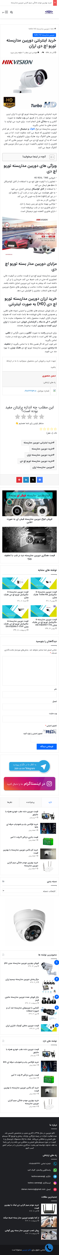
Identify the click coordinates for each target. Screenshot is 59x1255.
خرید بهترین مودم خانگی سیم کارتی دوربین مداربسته (22, 864)
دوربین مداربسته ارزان (42, 467)
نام (55, 689)
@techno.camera (35, 1182)
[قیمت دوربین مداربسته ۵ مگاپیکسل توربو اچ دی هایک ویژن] (15, 583)
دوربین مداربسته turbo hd (39, 28)
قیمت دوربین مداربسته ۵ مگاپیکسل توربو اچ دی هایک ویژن (16, 594)
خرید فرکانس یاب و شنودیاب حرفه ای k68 (22, 826)
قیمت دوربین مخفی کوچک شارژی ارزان (22, 1025)
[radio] (41, 417)
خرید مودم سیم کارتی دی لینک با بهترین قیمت (21, 1206)
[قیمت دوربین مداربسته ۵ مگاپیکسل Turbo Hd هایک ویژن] (44, 583)
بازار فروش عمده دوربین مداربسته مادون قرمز (22, 999)
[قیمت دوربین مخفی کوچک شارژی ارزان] (49, 1027)
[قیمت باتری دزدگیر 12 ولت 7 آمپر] (48, 841)
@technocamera (38, 1176)
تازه (50, 802)
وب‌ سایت (53, 713)
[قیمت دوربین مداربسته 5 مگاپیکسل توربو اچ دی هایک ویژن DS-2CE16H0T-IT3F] (15, 612)
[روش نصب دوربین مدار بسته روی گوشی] (49, 1234)
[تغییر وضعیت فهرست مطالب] (50, 157)
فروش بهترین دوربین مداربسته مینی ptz (21, 963)
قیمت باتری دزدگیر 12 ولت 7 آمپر (24, 837)
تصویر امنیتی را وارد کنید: (32, 733)
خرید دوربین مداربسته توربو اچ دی (36, 461)
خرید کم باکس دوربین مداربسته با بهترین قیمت (20, 851)
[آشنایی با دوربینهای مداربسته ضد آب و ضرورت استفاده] (49, 1014)
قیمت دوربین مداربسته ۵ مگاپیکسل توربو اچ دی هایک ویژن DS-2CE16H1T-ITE (44, 622)
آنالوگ (32, 129)
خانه (52, 28)
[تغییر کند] (49, 12)
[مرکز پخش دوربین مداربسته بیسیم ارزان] (49, 986)
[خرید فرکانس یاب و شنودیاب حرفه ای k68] (48, 828)
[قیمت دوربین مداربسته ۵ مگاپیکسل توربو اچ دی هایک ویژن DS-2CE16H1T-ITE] (44, 611)
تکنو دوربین (26, 1249)
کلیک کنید (31, 1170)
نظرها (9, 802)
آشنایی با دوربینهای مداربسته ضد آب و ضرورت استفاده (22, 1009)
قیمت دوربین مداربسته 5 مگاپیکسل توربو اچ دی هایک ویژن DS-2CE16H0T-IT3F (16, 624)
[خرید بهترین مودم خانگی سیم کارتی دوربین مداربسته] (48, 866)
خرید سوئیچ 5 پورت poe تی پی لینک (37, 2)
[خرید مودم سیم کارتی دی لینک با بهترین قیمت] (49, 1209)
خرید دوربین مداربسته (42, 449)
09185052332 (34, 1163)
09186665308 (30, 391)
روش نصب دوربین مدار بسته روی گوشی (22, 1230)
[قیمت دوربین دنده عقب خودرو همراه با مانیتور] (48, 815)
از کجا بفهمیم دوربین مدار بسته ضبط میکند (21, 1217)
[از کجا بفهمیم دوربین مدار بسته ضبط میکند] (49, 1221)
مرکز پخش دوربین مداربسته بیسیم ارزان (22, 979)
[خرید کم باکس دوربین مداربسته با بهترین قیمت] (48, 854)
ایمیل (54, 701)
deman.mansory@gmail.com (33, 1189)
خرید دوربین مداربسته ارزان (40, 455)
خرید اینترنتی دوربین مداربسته (38, 442)
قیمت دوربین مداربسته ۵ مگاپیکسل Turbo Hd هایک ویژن (45, 594)
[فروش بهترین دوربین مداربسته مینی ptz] (49, 969)
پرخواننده (30, 802)
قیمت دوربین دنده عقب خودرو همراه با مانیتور (21, 813)
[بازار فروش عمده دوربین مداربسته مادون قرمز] (49, 1000)
